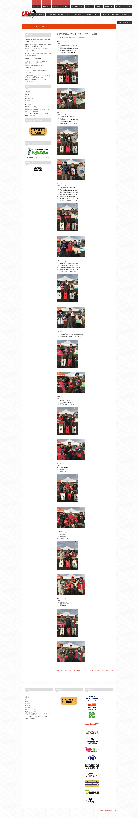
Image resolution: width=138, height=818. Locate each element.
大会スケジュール (29, 98)
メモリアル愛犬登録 (30, 115)
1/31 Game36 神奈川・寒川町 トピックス (101, 670)
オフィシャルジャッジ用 (31, 106)
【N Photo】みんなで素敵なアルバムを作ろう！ (37, 113)
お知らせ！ (28, 93)
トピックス (28, 91)
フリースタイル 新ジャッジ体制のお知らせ (36, 70)
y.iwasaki (71, 37)
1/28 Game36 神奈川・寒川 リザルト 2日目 (77, 34)
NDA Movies (28, 104)
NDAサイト (28, 96)
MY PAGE (27, 102)
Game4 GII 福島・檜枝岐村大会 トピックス (36, 65)
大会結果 (76, 37)
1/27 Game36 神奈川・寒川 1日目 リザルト (69, 670)
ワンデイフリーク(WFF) (31, 108)
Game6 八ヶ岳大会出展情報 (32, 58)
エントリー (28, 100)
